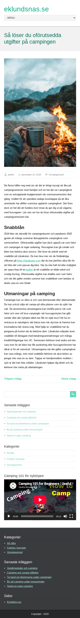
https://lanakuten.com (29, 260)
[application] (40, 499)
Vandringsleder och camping (21, 411)
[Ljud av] (65, 516)
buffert (29, 269)
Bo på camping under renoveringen (25, 429)
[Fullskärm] (71, 516)
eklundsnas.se (26, 9)
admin (11, 174)
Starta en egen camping (19, 435)
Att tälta (10, 453)
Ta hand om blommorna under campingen (28, 423)
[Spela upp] (9, 516)
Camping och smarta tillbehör (21, 417)
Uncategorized (56, 174)
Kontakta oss (14, 602)
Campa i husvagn (16, 459)
